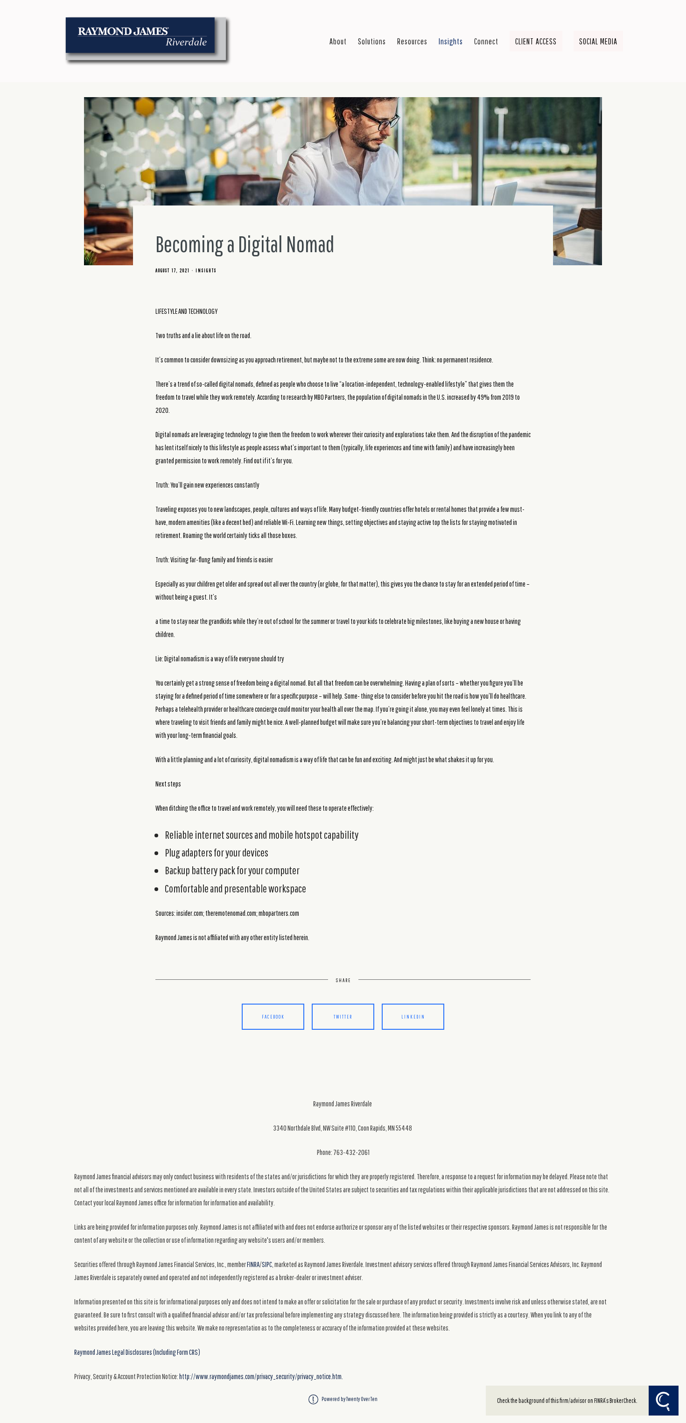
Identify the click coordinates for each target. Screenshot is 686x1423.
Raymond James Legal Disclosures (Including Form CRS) (137, 1352)
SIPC (267, 1264)
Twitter (343, 1016)
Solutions (372, 41)
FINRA (253, 1264)
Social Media (598, 41)
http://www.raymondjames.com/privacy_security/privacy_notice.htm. (261, 1376)
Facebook (273, 1016)
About (338, 41)
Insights (451, 41)
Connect (486, 41)
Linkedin (413, 1016)
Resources (412, 41)
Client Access (536, 41)
